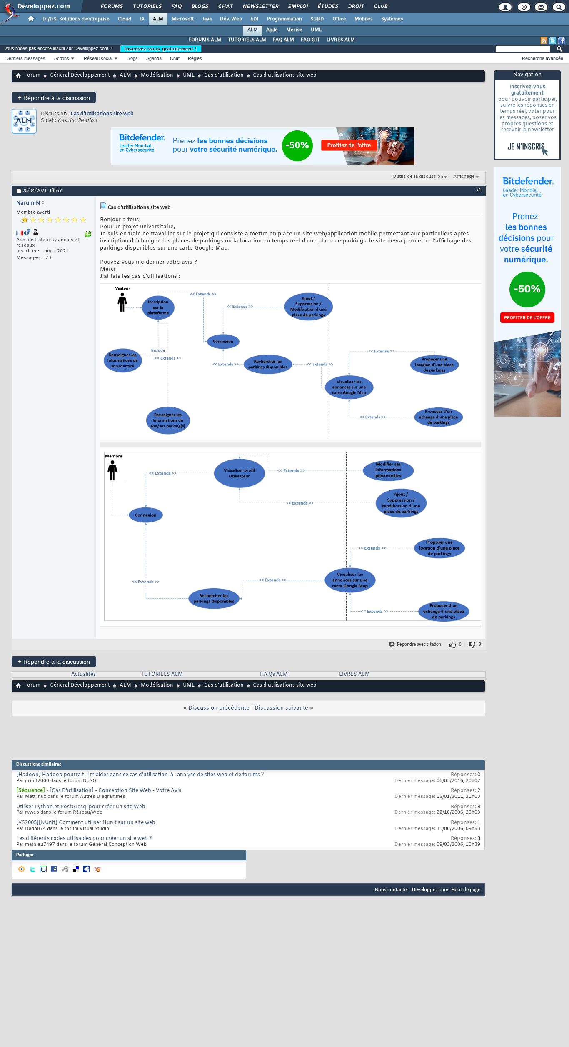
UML (316, 30)
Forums (111, 6)
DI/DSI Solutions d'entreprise (76, 19)
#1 (478, 189)
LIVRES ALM (341, 40)
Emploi (297, 6)
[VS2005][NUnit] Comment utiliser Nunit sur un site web (85, 823)
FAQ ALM (283, 40)
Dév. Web (231, 19)
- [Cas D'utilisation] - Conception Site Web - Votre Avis (113, 790)
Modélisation (157, 75)
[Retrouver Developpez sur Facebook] (561, 40)
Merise (294, 30)
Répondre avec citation (419, 644)
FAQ (176, 6)
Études (328, 6)
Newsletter (260, 6)
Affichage (464, 177)
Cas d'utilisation (224, 75)
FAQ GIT (310, 40)
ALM (158, 19)
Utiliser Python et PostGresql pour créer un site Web (80, 807)
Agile (272, 30)
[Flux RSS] (544, 40)
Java (207, 19)
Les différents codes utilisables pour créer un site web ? (84, 838)
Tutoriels (147, 6)
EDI (254, 19)
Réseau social (98, 58)
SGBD (317, 19)
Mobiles (363, 19)
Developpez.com (430, 889)
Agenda (154, 58)
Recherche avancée (542, 58)
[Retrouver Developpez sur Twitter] (552, 40)
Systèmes (392, 19)
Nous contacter (392, 889)
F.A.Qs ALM (274, 674)
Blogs (199, 6)
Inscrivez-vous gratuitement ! (161, 48)
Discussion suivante (281, 708)
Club (380, 6)
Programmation (284, 19)
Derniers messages (25, 58)
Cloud (124, 19)
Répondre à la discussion (54, 97)
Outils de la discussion (417, 177)
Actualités (83, 674)
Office (339, 19)
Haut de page (466, 889)
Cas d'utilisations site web (102, 114)
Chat (225, 6)
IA (142, 19)
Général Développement (80, 75)
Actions (61, 58)
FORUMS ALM (204, 40)
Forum (32, 75)
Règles (195, 58)
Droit (355, 6)
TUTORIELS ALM (247, 40)
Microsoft (183, 19)
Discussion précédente (219, 708)
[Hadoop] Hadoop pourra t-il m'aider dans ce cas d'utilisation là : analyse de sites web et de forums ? (140, 775)
